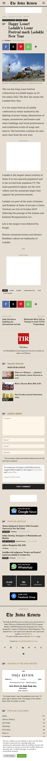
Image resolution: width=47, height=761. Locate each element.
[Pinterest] (20, 46)
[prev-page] (3, 405)
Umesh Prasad (21, 541)
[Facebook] (5, 46)
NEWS (25, 20)
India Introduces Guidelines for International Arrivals (11, 322)
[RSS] (29, 647)
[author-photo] (23, 344)
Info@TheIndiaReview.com (27, 641)
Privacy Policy (37, 470)
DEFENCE (5, 558)
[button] (4, 3)
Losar (39, 290)
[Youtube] (23, 654)
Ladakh (11, 290)
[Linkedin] (23, 647)
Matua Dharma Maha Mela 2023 (28, 384)
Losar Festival (7, 293)
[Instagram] (11, 647)
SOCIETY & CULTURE (14, 16)
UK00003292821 (26, 634)
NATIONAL (6, 531)
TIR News (7, 40)
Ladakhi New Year (29, 290)
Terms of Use (11, 472)
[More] (35, 46)
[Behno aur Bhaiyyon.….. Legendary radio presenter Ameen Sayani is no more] (8, 375)
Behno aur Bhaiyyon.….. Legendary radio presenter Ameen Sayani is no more (28, 375)
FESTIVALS (27, 16)
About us (33, 636)
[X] (13, 46)
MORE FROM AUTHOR (16, 367)
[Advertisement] (23, 10)
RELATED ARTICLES (15, 364)
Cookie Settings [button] (9, 756)
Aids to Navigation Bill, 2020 (14, 545)
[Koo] (17, 647)
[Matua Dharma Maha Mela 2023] (8, 386)
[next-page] (7, 405)
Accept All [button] (21, 756)
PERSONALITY (7, 378)
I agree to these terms (12, 477)
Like (9, 576)
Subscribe (37, 576)
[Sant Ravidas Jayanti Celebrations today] (8, 397)
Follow (23, 576)
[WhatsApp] (28, 46)
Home (4, 16)
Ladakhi (18, 290)
